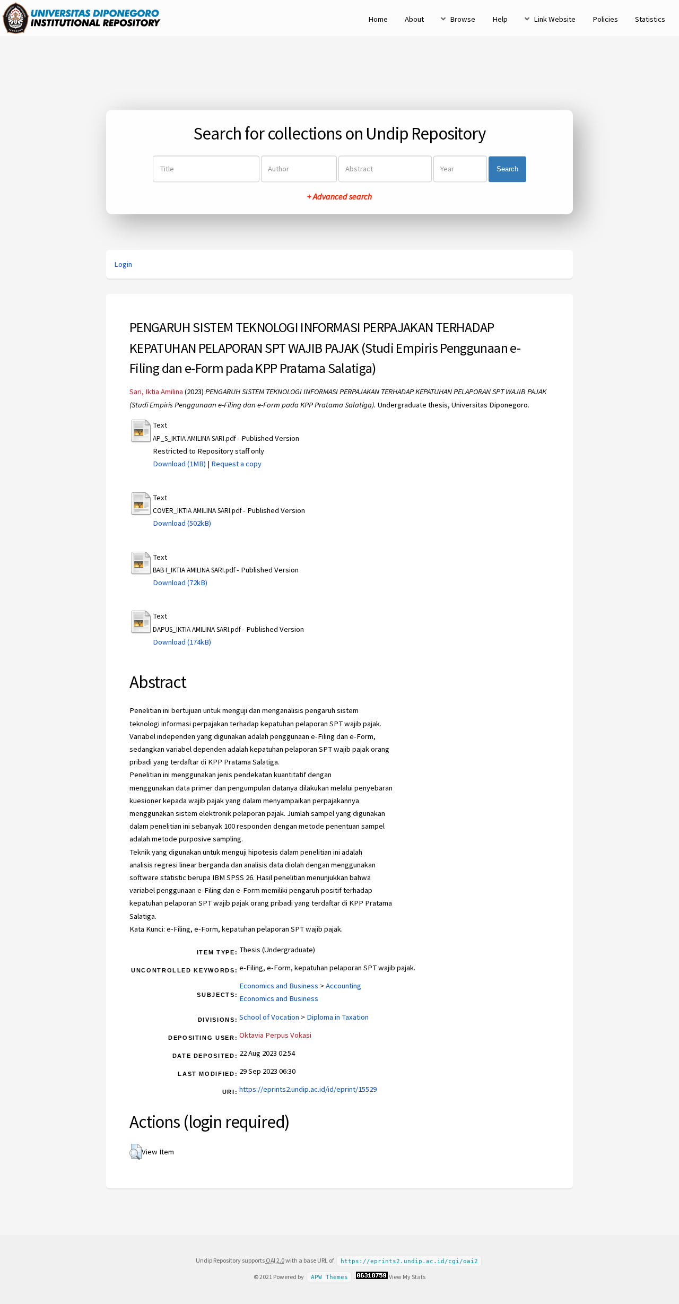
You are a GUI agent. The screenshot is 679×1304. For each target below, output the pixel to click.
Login (123, 264)
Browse (462, 19)
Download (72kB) (180, 582)
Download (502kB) (182, 523)
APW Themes (329, 1277)
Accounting (343, 985)
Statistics (650, 19)
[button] (135, 1152)
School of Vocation (269, 1017)
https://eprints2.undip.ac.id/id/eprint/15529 (308, 1089)
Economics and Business (278, 985)
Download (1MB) (179, 463)
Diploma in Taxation (338, 1017)
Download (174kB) (182, 642)
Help (500, 19)
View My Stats (407, 1277)
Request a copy (236, 463)
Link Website (555, 19)
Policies (605, 19)
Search (507, 169)
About (414, 19)
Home (378, 19)
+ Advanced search (339, 197)
